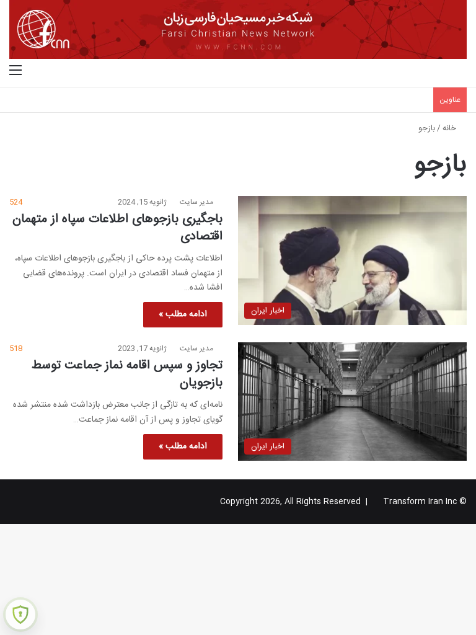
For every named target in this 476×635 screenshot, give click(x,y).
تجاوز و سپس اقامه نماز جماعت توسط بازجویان (127, 374)
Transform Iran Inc (420, 501)
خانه (451, 128)
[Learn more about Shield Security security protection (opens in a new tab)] (20, 614)
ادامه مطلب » (183, 314)
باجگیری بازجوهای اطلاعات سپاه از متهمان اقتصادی (117, 228)
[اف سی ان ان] (238, 29)
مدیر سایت (196, 202)
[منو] (15, 71)
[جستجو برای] (460, 71)
